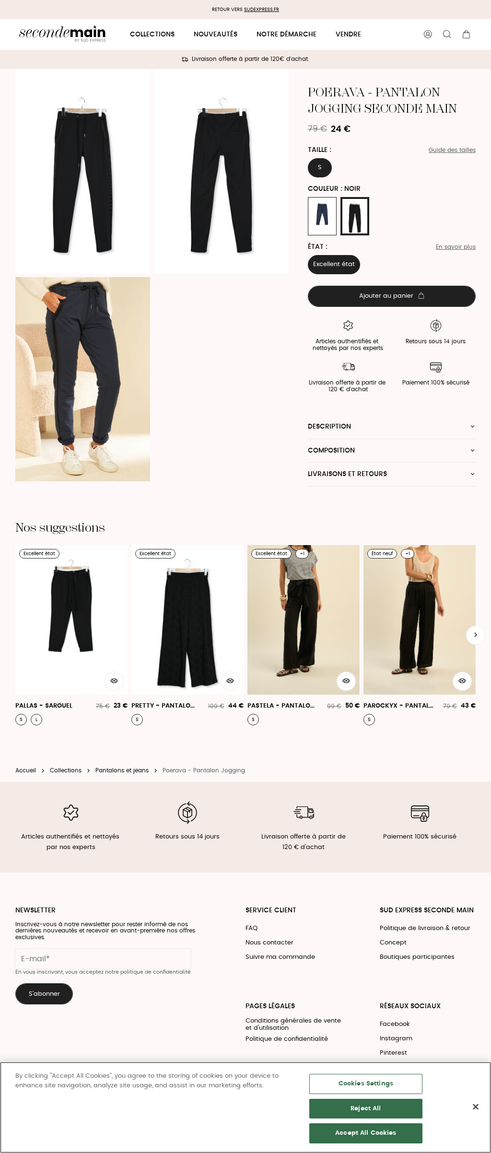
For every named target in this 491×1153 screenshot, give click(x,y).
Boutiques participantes (417, 957)
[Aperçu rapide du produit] (114, 681)
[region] (245, 1107)
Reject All (366, 1109)
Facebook (395, 1024)
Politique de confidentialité (287, 1039)
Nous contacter (269, 943)
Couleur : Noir (334, 189)
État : (317, 247)
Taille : (319, 150)
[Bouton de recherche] (446, 34)
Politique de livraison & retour (425, 928)
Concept (393, 943)
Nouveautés (215, 34)
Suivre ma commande (280, 957)
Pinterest (393, 1053)
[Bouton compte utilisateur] (427, 34)
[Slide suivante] (475, 635)
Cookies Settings (366, 1084)
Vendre (348, 34)
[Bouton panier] (466, 34)
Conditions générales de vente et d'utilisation (293, 1025)
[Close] (475, 1107)
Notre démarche (286, 34)
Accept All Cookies (365, 1133)
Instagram (396, 1039)
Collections (152, 34)
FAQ (251, 928)
